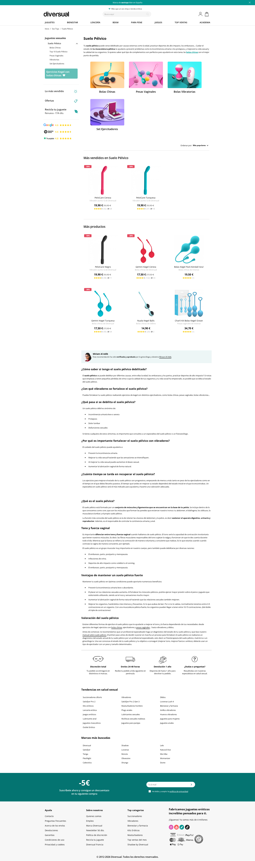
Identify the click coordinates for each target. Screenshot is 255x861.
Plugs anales (126, 710)
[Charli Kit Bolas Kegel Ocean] (189, 303)
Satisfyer (86, 749)
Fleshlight (87, 758)
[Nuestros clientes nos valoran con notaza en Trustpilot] (57, 138)
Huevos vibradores (168, 714)
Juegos (158, 22)
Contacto (49, 816)
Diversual (87, 745)
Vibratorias (54, 59)
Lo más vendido (54, 91)
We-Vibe (163, 754)
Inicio (47, 28)
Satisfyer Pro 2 (89, 701)
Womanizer (165, 758)
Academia (205, 22)
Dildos (163, 697)
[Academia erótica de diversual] (181, 827)
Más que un (127, 2)
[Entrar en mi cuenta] (200, 14)
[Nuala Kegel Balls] (146, 303)
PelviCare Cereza (103, 197)
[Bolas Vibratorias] (185, 75)
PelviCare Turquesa (145, 197)
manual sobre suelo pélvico (94, 635)
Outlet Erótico (89, 727)
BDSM (115, 22)
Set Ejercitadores (57, 63)
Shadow (125, 745)
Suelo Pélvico (54, 43)
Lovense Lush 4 (167, 701)
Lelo (162, 745)
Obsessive (125, 758)
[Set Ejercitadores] (107, 112)
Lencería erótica (90, 710)
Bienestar (72, 22)
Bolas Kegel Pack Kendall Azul (188, 266)
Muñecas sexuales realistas (133, 718)
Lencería (95, 22)
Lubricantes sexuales (130, 714)
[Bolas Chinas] (107, 75)
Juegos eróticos (89, 714)
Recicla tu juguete (55, 111)
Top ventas (181, 22)
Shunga (124, 762)
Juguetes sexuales (55, 38)
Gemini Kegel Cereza (146, 266)
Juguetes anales (167, 723)
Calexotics (87, 762)
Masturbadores (135, 835)
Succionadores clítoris (92, 697)
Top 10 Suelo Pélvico (58, 51)
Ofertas (49, 100)
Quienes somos (93, 816)
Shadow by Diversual (138, 844)
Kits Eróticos (134, 830)
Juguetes (50, 22)
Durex (162, 762)
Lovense (125, 749)
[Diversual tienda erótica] (67, 13)
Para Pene (136, 22)
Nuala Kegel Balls (146, 320)
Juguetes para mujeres (170, 718)
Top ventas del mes (137, 839)
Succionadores (135, 816)
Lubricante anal (89, 718)
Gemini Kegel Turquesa (103, 320)
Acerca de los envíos (55, 825)
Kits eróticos (88, 705)
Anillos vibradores (168, 710)
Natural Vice (165, 749)
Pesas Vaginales (56, 55)
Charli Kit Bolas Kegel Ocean (189, 320)
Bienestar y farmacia (169, 705)
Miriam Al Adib (165, 357)
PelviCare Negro (103, 266)
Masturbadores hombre (132, 705)
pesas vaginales (143, 627)
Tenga (85, 754)
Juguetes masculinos (92, 723)
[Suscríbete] (191, 785)
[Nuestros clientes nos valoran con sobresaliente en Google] (57, 125)
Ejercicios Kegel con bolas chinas (58, 73)
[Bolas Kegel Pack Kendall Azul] (189, 249)
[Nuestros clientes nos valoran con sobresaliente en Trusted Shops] (57, 131)
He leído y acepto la (170, 791)
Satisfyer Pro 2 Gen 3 (130, 701)
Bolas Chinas (55, 47)
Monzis (124, 754)
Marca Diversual (94, 825)
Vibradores (126, 697)
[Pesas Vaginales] (146, 75)
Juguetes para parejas (130, 723)
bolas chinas (192, 52)
